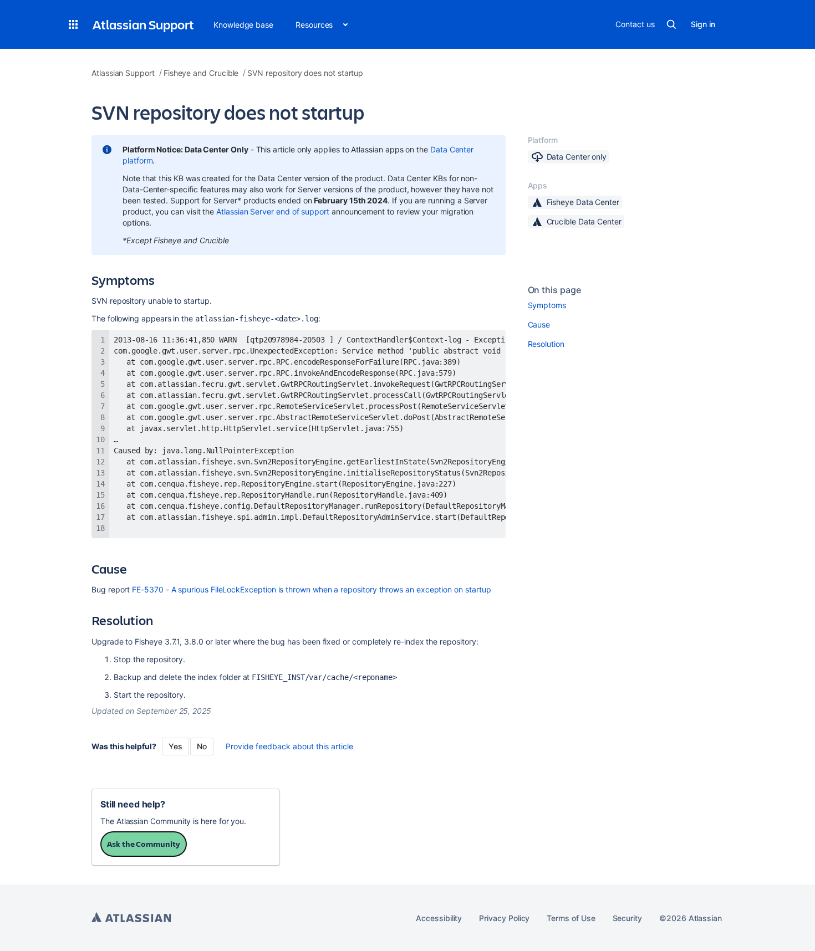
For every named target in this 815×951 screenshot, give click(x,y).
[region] (298, 434)
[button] (73, 24)
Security (627, 918)
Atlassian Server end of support (272, 211)
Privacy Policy (504, 918)
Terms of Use (571, 918)
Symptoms (547, 305)
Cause (539, 324)
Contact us (634, 24)
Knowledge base (243, 24)
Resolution (546, 344)
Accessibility (439, 918)
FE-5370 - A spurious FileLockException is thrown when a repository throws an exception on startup (311, 589)
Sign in (703, 24)
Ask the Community (143, 843)
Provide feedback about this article (289, 746)
